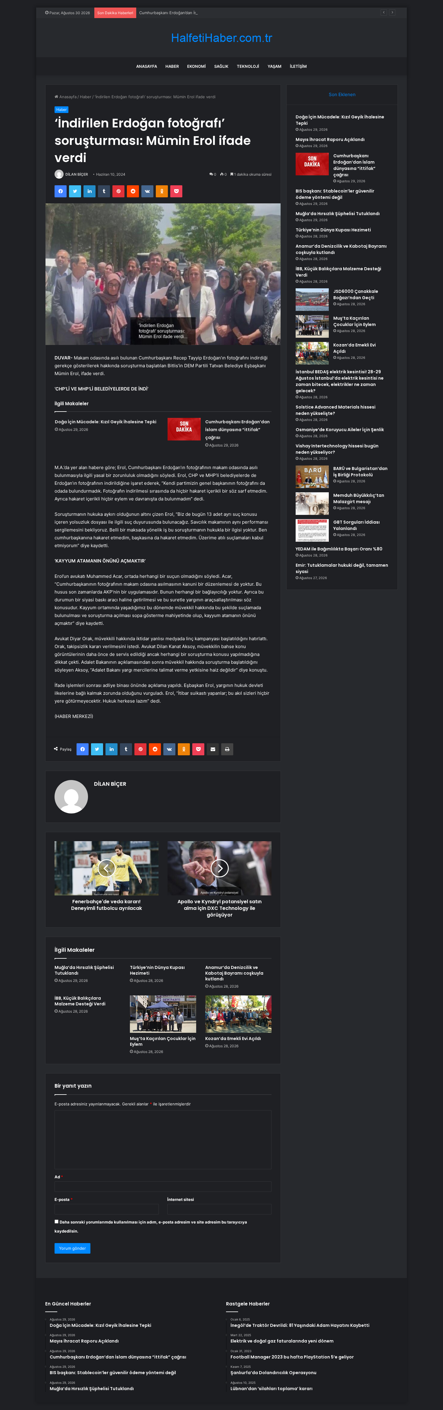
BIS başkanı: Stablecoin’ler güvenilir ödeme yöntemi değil (335, 194)
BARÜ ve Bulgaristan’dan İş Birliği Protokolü (360, 471)
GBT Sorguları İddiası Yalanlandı (356, 525)
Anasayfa (146, 66)
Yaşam (274, 66)
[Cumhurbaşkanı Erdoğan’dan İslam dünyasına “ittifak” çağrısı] (184, 429)
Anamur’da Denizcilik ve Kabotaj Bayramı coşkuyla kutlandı (234, 973)
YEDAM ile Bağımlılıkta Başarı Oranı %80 (339, 549)
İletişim (298, 66)
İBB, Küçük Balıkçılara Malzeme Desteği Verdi (80, 1001)
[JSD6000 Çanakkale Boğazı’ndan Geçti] (312, 299)
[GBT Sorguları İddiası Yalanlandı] (312, 530)
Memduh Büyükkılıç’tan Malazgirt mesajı (358, 498)
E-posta (64, 1199)
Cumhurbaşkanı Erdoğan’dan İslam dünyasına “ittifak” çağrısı (195, 12)
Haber (172, 66)
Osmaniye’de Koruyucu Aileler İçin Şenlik (340, 430)
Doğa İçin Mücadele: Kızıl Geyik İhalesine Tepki (105, 422)
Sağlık (221, 66)
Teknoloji (248, 66)
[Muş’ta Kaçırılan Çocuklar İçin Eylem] (163, 1014)
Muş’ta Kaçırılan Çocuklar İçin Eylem (163, 1041)
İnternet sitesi (180, 1199)
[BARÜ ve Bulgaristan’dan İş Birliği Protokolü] (312, 476)
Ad (59, 1176)
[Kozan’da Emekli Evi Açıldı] (238, 1014)
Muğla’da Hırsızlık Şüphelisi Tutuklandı (84, 970)
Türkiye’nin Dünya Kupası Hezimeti (157, 970)
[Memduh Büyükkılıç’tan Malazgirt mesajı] (312, 503)
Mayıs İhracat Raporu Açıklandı (330, 139)
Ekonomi (196, 66)
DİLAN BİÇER (76, 174)
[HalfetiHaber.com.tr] (221, 37)
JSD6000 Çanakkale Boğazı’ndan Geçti (355, 294)
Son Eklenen (342, 94)
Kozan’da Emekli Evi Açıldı (233, 1039)
